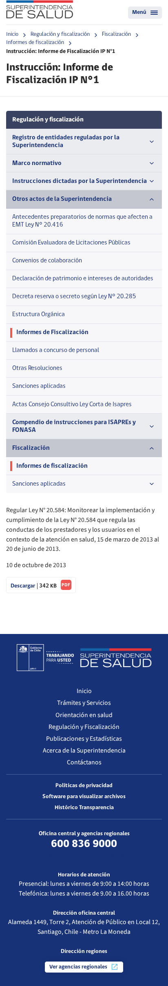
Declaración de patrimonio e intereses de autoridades (82, 278)
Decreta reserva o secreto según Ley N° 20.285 (74, 296)
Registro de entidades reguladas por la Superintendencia (65, 141)
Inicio (12, 34)
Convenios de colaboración (47, 261)
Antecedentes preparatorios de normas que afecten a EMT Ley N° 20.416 (82, 221)
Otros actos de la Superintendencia (62, 199)
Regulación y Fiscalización (84, 726)
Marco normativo (37, 163)
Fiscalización (116, 34)
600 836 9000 (84, 844)
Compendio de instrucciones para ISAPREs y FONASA (74, 426)
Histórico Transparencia (84, 808)
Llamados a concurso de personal (55, 350)
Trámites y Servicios (84, 702)
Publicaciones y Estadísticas (84, 738)
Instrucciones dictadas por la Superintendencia (79, 181)
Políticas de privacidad (84, 786)
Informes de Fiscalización (52, 332)
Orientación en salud (84, 715)
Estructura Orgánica (38, 314)
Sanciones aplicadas (39, 386)
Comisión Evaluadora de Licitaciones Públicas (71, 243)
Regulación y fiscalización (60, 34)
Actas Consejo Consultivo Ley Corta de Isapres (72, 404)
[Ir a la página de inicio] (39, 9)
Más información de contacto (84, 855)
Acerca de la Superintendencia (84, 750)
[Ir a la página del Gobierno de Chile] (45, 657)
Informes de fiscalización (35, 43)
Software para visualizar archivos (84, 797)
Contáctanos (84, 762)
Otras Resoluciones (37, 368)
